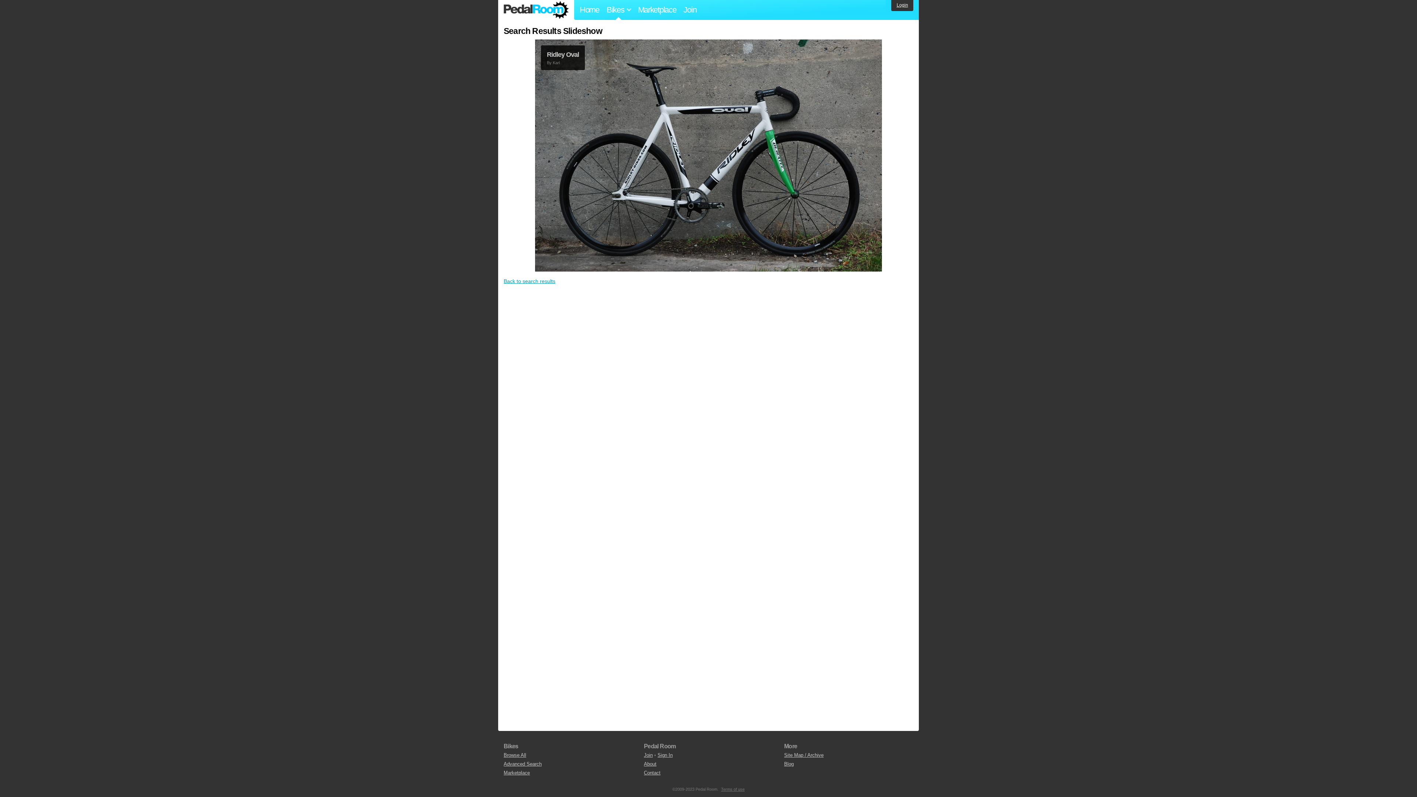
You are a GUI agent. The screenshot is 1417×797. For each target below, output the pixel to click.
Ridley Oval (563, 54)
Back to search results (529, 279)
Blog (789, 764)
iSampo (559, 63)
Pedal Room (536, 10)
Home (589, 9)
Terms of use (733, 789)
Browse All (515, 755)
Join (689, 9)
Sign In (665, 755)
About (650, 764)
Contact (652, 773)
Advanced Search (523, 764)
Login (902, 5)
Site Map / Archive (804, 755)
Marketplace (657, 9)
